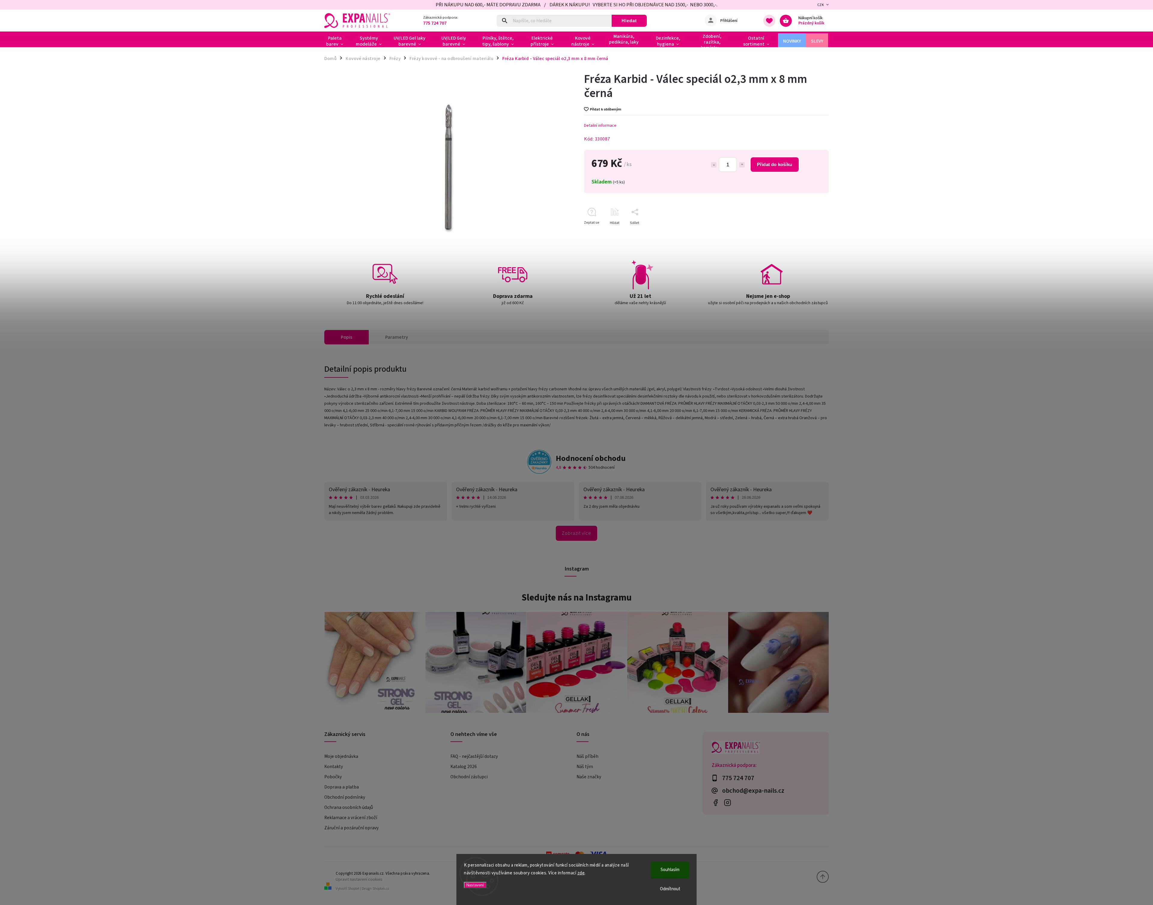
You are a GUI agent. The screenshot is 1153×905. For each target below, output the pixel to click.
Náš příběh (587, 756)
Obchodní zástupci (469, 776)
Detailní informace (600, 126)
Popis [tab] (346, 337)
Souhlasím (670, 870)
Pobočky (333, 776)
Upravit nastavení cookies (359, 879)
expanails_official (727, 802)
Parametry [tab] (396, 337)
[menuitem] (337, 41)
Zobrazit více (576, 533)
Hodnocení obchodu (591, 458)
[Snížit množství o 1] (713, 165)
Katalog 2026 (463, 766)
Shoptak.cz (381, 888)
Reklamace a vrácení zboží (350, 817)
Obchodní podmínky (344, 797)
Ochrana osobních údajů (348, 807)
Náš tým (584, 766)
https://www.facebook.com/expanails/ (715, 802)
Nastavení (475, 885)
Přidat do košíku (774, 164)
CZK (820, 5)
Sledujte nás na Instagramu (577, 597)
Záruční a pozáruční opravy (351, 828)
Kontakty (333, 766)
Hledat (629, 20)
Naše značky (588, 776)
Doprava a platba (341, 787)
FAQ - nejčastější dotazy (474, 756)
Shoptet (353, 888)
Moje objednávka (341, 756)
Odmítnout (670, 889)
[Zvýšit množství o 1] (742, 165)
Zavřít (810, 233)
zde (581, 873)
